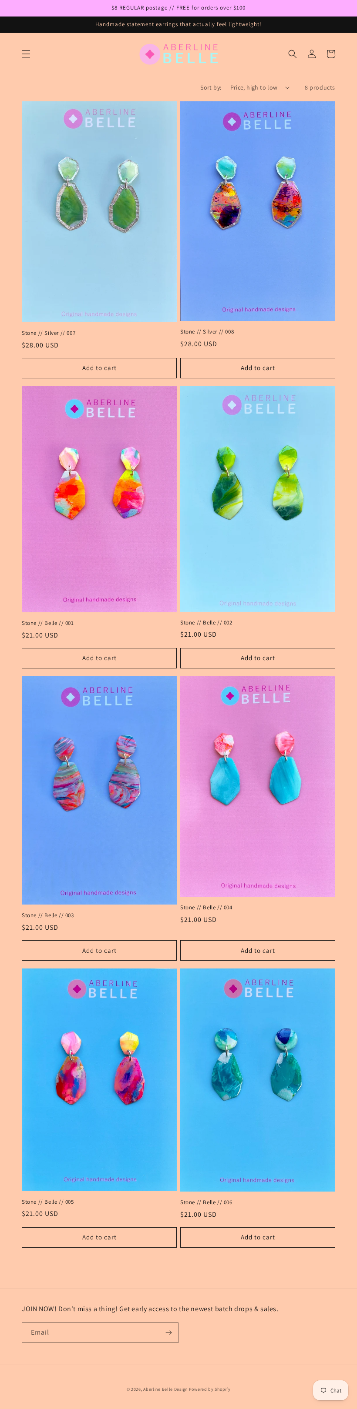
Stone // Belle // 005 (48, 1202)
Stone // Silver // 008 (207, 331)
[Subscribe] (168, 1332)
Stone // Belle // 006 (206, 1202)
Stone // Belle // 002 (206, 622)
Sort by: (210, 87)
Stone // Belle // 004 (206, 907)
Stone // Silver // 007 (48, 333)
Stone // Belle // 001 (48, 623)
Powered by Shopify (210, 1389)
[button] (26, 53)
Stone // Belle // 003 (48, 915)
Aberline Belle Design (165, 1389)
